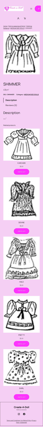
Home (5, 26)
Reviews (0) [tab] (11, 105)
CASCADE (21, 163)
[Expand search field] (39, 9)
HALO (21, 282)
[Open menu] (31, 8)
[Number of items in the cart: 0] (25, 18)
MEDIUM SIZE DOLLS (17, 28)
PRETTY (21, 335)
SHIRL (21, 388)
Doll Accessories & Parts (16, 26)
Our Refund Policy (26, 420)
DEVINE (21, 222)
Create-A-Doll (21, 407)
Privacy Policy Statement (26, 421)
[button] (36, 36)
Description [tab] (11, 100)
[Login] (18, 18)
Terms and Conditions (13, 420)
